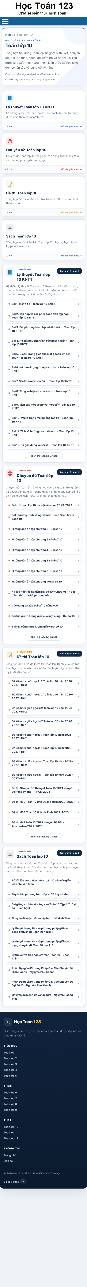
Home (9, 34)
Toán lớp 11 (11, 1132)
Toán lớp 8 (10, 1104)
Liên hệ (8, 1160)
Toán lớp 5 (10, 1075)
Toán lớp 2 (10, 1058)
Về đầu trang (14, 1181)
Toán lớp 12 (11, 1138)
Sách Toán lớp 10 (32, 856)
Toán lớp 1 (10, 1052)
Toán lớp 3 (10, 1064)
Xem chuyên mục (69, 271)
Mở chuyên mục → (71, 126)
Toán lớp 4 (10, 1069)
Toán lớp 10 (11, 1126)
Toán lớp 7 (10, 1098)
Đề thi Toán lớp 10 (33, 657)
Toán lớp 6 (10, 1092)
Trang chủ (10, 1155)
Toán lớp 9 (10, 1109)
